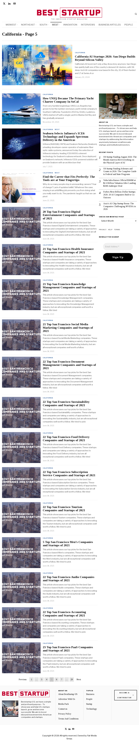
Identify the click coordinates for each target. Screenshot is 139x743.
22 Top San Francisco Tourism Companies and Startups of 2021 (64, 508)
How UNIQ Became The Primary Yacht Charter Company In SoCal (68, 100)
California (80, 52)
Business (90, 694)
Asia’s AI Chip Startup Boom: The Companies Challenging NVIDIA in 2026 (119, 206)
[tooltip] (4, 3)
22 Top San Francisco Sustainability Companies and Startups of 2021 (66, 403)
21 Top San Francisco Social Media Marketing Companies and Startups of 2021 (68, 327)
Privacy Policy (64, 714)
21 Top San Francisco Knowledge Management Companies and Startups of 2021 (69, 287)
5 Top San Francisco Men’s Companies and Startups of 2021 (68, 543)
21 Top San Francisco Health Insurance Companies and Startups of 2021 (68, 250)
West (57, 129)
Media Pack (63, 704)
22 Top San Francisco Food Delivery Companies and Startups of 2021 (66, 438)
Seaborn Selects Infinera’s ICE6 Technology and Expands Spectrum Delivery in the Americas (65, 137)
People (89, 699)
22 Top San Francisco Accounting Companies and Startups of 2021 (64, 613)
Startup (89, 704)
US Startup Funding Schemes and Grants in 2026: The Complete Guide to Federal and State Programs (119, 171)
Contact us (62, 709)
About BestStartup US (67, 694)
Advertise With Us (66, 699)
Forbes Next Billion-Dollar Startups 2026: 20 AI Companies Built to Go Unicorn (119, 195)
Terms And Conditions (68, 719)
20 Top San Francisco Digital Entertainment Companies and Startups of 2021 (69, 215)
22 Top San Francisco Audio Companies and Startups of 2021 (68, 578)
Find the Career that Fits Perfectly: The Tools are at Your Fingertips (69, 178)
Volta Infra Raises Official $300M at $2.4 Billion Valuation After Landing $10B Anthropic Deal (119, 183)
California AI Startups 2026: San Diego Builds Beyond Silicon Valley (105, 58)
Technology (91, 709)
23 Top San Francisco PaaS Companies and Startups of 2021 (68, 649)
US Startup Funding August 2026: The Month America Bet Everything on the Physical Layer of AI (120, 160)
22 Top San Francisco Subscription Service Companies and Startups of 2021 (69, 473)
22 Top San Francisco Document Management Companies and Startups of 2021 (69, 365)
